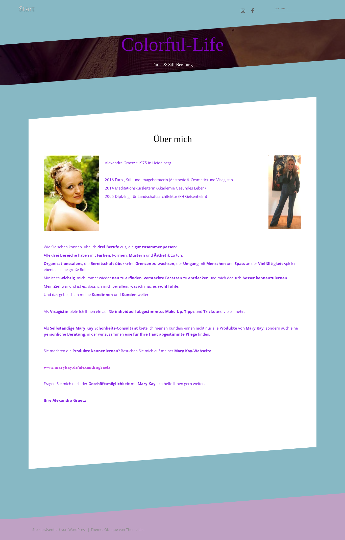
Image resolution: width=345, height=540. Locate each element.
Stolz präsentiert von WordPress (59, 529)
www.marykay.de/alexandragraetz (77, 367)
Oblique (111, 529)
